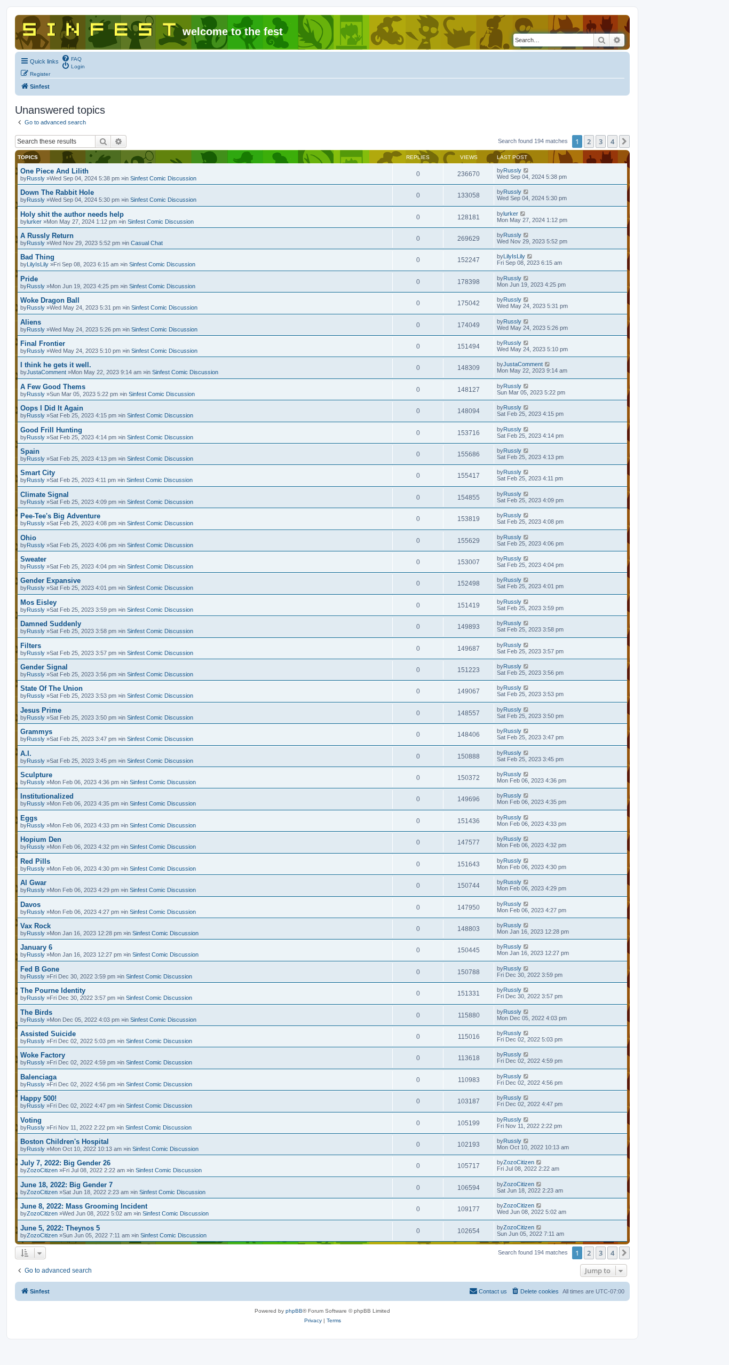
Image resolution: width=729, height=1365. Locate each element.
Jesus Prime (40, 710)
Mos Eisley (38, 602)
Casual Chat (147, 243)
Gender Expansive (50, 581)
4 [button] (612, 141)
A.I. (25, 753)
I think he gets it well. (55, 365)
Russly (36, 178)
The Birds (36, 1012)
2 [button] (589, 141)
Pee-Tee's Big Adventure (60, 516)
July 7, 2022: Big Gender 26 (65, 1163)
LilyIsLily (38, 264)
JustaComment (46, 372)
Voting (31, 1120)
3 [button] (601, 141)
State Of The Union (51, 688)
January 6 (36, 947)
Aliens (30, 322)
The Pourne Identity (52, 991)
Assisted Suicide (48, 1034)
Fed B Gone (39, 969)
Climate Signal (44, 495)
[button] (624, 141)
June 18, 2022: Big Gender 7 (66, 1185)
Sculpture (36, 775)
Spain (29, 451)
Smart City (37, 473)
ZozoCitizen (42, 1170)
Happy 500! (38, 1098)
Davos (30, 905)
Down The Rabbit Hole (57, 192)
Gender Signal (44, 667)
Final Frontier (42, 344)
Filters (30, 646)
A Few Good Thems (52, 387)
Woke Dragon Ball (50, 300)
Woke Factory (42, 1055)
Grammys (36, 732)
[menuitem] (71, 58)
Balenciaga (38, 1077)
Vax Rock (35, 926)
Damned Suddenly (50, 624)
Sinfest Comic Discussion (163, 178)
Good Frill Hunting (51, 430)
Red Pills (35, 861)
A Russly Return (47, 236)
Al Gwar (33, 883)
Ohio (28, 538)
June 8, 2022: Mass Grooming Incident (83, 1206)
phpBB (294, 1311)
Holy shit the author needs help (72, 214)
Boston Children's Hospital (64, 1142)
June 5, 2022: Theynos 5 (60, 1228)
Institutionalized (47, 796)
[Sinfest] (100, 27)
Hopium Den (40, 839)
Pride (29, 279)
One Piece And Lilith (54, 171)
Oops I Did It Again (51, 408)
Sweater (33, 559)
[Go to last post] (526, 170)
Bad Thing (37, 257)
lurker (34, 221)
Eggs (28, 818)
